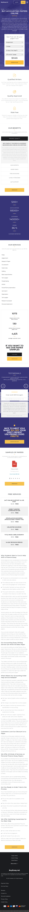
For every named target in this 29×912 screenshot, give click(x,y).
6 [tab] (19, 478)
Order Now (23, 2)
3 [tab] (13, 478)
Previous (3, 386)
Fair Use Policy (4, 886)
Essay (3, 254)
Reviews (3, 890)
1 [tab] (9, 478)
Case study (5, 268)
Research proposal (7, 300)
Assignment (5, 258)
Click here (14, 354)
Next (26, 386)
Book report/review (7, 274)
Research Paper (6, 261)
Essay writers (14, 855)
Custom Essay (14, 858)
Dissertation (5, 294)
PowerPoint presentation (8, 287)
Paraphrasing (5, 281)
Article (3, 284)
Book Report (14, 860)
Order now (14, 62)
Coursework (5, 264)
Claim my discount (14, 441)
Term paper (5, 277)
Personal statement (7, 304)
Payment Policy (5, 883)
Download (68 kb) (14, 474)
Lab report (4, 291)
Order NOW (14, 358)
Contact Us (3, 893)
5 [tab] (17, 478)
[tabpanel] (14, 468)
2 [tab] (11, 478)
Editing (4, 271)
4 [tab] (15, 478)
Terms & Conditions (5, 896)
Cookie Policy (4, 902)
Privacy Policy (4, 899)
